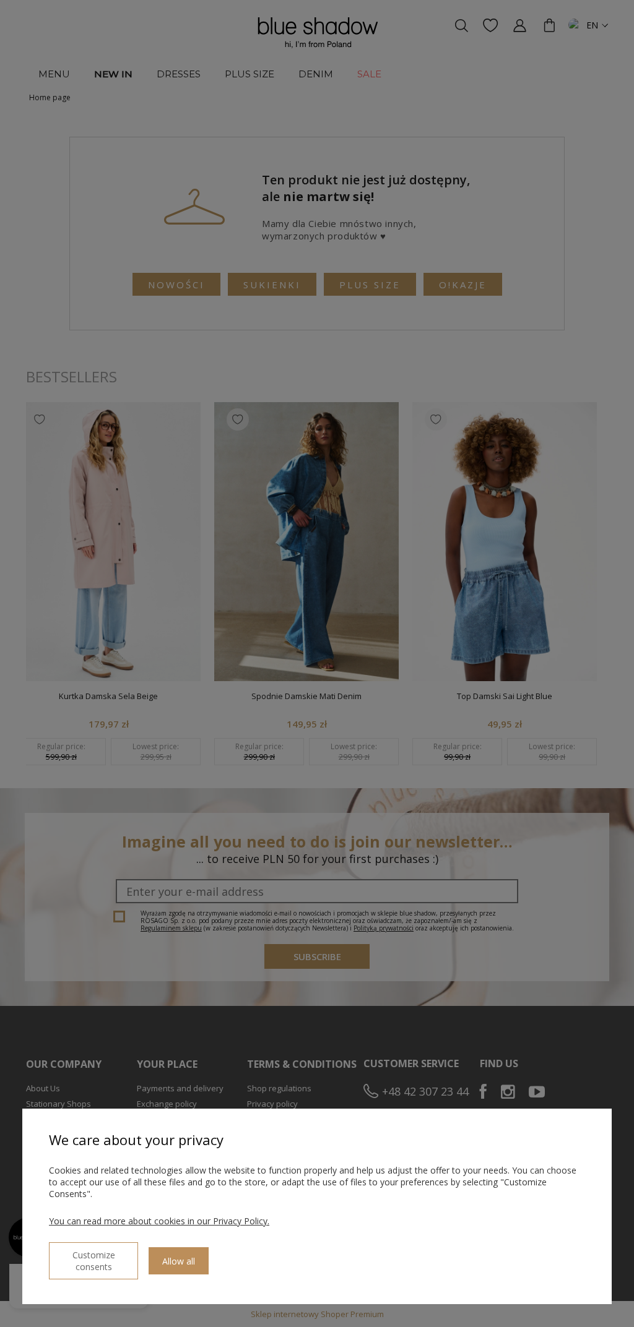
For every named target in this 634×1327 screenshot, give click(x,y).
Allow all (178, 1261)
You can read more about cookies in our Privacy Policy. (159, 1221)
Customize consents (93, 1261)
